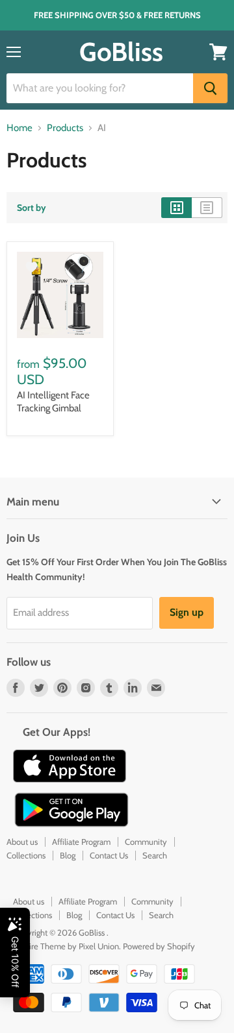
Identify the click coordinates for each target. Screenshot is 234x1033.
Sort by (31, 207)
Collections (26, 855)
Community (146, 841)
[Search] (210, 88)
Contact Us (109, 855)
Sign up (186, 612)
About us (22, 841)
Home (19, 128)
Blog (67, 855)
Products (65, 128)
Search (154, 855)
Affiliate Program (81, 841)
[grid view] (176, 207)
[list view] (207, 207)
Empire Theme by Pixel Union (66, 946)
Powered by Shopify (159, 946)
